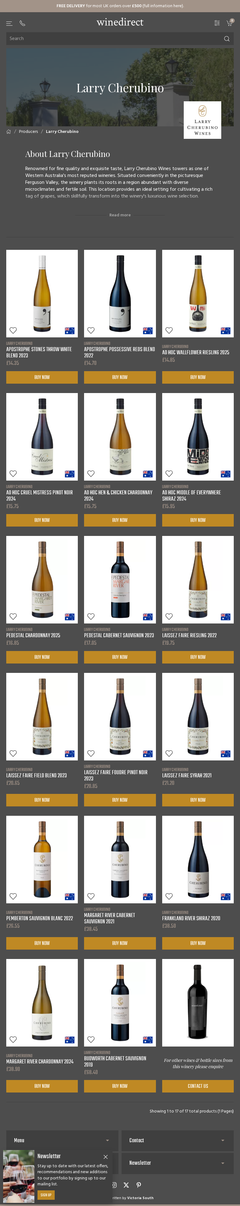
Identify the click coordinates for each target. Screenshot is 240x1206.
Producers (28, 131)
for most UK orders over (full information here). (120, 6)
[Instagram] (114, 1185)
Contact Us (198, 1086)
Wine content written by (120, 1198)
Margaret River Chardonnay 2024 (39, 1059)
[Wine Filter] (217, 23)
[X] (126, 1185)
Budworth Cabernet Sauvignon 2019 (115, 1059)
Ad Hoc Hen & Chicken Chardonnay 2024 (118, 493)
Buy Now (42, 378)
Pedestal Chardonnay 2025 (33, 633)
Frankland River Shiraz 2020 (191, 916)
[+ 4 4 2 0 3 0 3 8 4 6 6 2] (22, 23)
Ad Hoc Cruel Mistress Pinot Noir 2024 (39, 493)
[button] (9, 24)
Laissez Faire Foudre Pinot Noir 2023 (116, 773)
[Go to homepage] (120, 22)
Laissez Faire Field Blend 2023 (36, 773)
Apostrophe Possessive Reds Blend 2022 (119, 350)
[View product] (42, 293)
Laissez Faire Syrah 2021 (187, 773)
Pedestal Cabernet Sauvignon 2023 (119, 633)
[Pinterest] (138, 1185)
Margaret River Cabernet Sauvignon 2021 (109, 915)
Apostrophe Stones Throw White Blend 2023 (39, 350)
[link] (230, 23)
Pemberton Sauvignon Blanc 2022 (39, 916)
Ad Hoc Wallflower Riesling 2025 (195, 350)
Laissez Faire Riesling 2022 (189, 633)
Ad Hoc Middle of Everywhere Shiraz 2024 (191, 493)
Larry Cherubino (62, 131)
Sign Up (46, 1195)
